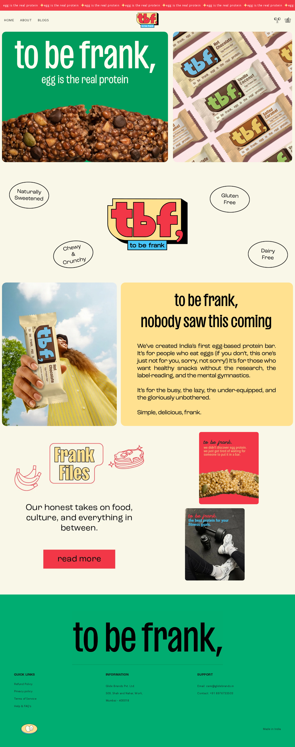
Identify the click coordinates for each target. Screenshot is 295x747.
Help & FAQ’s (22, 706)
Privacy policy (23, 691)
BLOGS (43, 20)
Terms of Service (25, 698)
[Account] (277, 20)
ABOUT (26, 20)
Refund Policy (23, 684)
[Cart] (288, 20)
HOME (9, 20)
